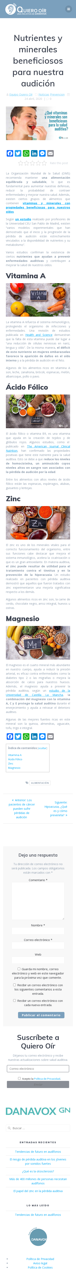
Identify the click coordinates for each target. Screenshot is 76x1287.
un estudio (23, 219)
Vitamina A (14, 755)
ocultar (42, 748)
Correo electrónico (38, 940)
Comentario (38, 880)
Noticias (44, 94)
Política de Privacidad (47, 1079)
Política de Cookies (40, 1267)
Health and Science (38, 335)
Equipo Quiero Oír (21, 94)
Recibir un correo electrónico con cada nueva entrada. (40, 1003)
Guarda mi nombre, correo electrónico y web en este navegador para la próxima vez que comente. (38, 973)
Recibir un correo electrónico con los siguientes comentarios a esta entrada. (39, 989)
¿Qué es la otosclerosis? (38, 1171)
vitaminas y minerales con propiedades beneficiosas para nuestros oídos (38, 207)
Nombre (38, 925)
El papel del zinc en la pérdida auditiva (38, 1191)
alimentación (40, 783)
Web (38, 954)
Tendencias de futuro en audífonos (38, 1152)
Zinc (10, 763)
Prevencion (57, 94)
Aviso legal (40, 1263)
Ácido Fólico (15, 759)
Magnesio (14, 768)
